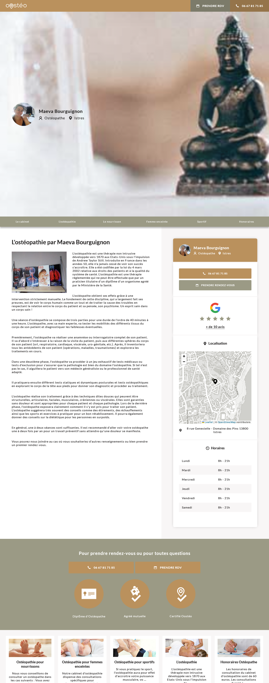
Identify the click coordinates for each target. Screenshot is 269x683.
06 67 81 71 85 (252, 5)
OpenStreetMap (227, 422)
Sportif (201, 221)
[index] (16, 6)
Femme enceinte (157, 221)
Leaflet (208, 422)
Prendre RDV (213, 5)
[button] (215, 381)
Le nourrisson (112, 221)
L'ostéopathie (67, 221)
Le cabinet (22, 221)
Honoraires (246, 221)
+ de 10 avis (215, 327)
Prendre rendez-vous (218, 285)
